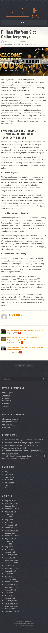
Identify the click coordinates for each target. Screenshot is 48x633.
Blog (3, 45)
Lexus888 (6, 401)
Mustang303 (7, 393)
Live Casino (9, 477)
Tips (30, 45)
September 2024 (12, 536)
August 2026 (10, 500)
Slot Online (25, 45)
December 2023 (11, 560)
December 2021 (11, 603)
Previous (21, 366)
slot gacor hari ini (9, 422)
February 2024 (11, 555)
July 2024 (9, 541)
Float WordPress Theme (24, 621)
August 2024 (10, 538)
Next (28, 366)
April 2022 (9, 595)
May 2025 (9, 519)
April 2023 (9, 576)
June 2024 (9, 544)
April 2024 (9, 549)
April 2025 (9, 522)
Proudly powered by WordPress (24, 623)
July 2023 (9, 574)
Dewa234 (6, 398)
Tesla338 (6, 395)
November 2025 (11, 503)
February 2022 (11, 601)
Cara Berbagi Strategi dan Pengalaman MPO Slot (25, 330)
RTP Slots (16, 45)
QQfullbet (6, 403)
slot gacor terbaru (10, 419)
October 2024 (11, 533)
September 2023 (12, 568)
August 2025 (10, 511)
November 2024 (11, 530)
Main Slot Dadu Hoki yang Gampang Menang (23, 442)
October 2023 (11, 565)
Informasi (8, 45)
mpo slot (6, 427)
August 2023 (10, 571)
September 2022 (12, 587)
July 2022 (9, 593)
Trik (34, 45)
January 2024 (10, 557)
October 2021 (10, 609)
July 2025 (9, 514)
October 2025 (11, 506)
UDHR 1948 (29, 625)
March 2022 (10, 598)
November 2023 (11, 563)
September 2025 (12, 509)
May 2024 (9, 547)
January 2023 (10, 579)
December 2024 (11, 528)
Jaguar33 (6, 406)
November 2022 (11, 584)
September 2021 (12, 611)
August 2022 (10, 590)
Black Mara (9, 42)
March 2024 (10, 552)
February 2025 (11, 525)
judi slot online (8, 424)
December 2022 (11, 582)
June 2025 (9, 517)
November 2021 (11, 606)
